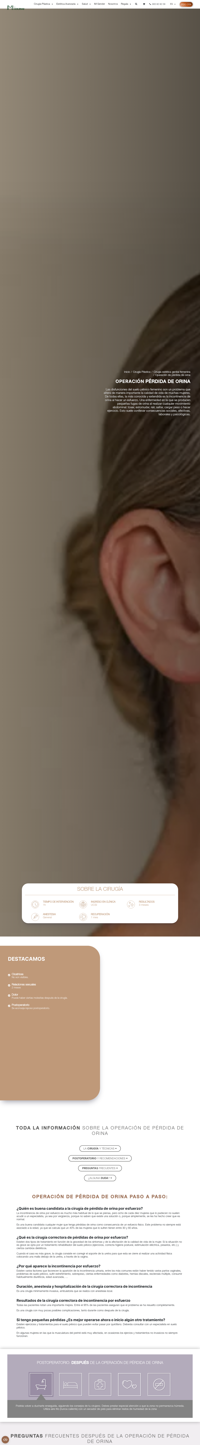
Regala (124, 4)
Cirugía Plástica (42, 4)
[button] (100, 1148)
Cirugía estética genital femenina (172, 372)
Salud (85, 4)
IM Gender (99, 4)
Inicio (127, 372)
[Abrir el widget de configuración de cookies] (5, 1439)
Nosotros (113, 4)
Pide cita (186, 5)
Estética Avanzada (65, 4)
